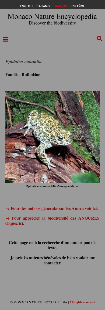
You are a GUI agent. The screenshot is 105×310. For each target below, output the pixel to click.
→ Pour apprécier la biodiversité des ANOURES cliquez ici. (52, 220)
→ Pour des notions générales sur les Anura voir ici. (51, 208)
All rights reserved (82, 302)
